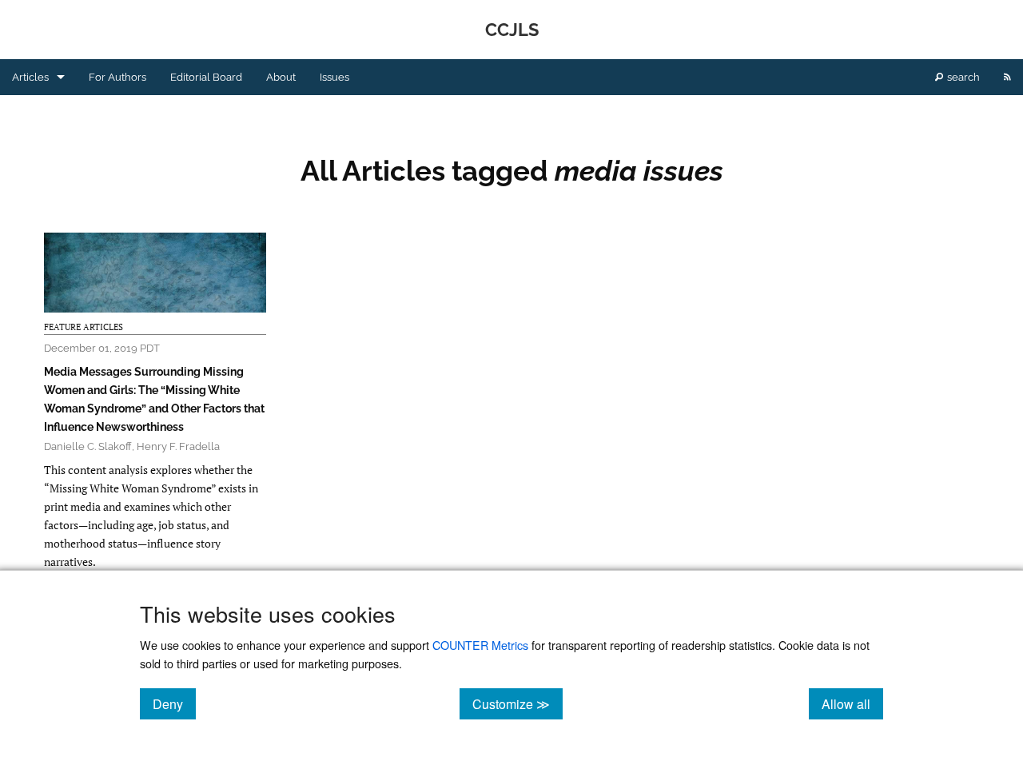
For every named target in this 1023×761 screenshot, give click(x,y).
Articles (30, 77)
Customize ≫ (517, 703)
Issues (334, 77)
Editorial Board (206, 77)
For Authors (117, 77)
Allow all (852, 703)
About (281, 77)
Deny (174, 703)
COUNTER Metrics (480, 644)
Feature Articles (83, 327)
